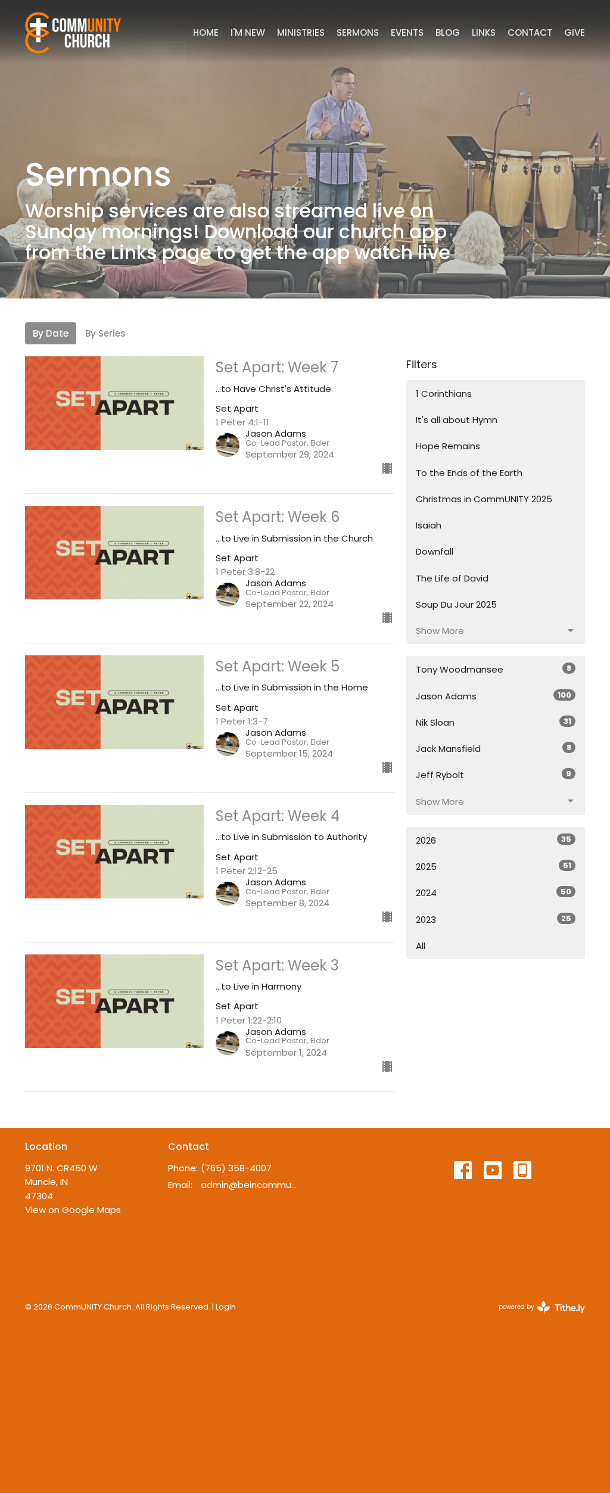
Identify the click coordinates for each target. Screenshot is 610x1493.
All (420, 946)
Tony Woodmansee (493, 669)
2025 (493, 866)
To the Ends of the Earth (469, 472)
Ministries (301, 32)
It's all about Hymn (456, 419)
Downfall (434, 551)
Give (574, 32)
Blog (447, 32)
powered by (536, 1316)
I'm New (248, 32)
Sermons (358, 32)
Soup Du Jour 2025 (456, 604)
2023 (493, 919)
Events (407, 32)
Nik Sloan (493, 722)
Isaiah (428, 525)
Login (226, 1306)
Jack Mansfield (493, 748)
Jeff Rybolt (493, 774)
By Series (105, 333)
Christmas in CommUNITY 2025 (484, 499)
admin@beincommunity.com (250, 1184)
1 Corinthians (444, 393)
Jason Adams (493, 695)
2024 (493, 892)
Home (206, 32)
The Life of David (452, 578)
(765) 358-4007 (236, 1168)
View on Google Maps (73, 1209)
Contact (530, 32)
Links (484, 32)
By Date (51, 333)
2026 (493, 840)
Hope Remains (448, 446)
